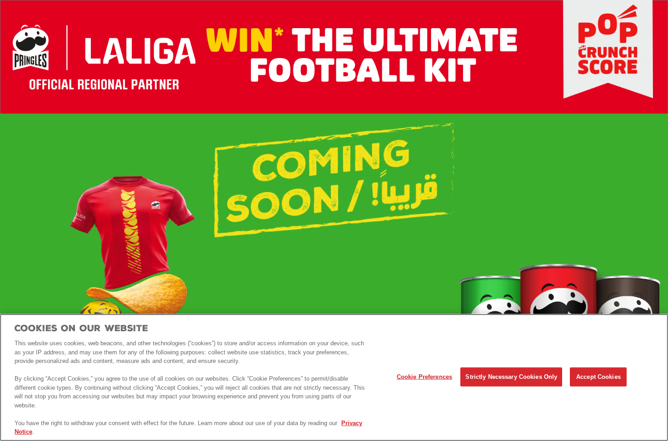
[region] (334, 377)
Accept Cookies (598, 376)
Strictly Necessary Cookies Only (511, 376)
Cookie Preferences (424, 376)
